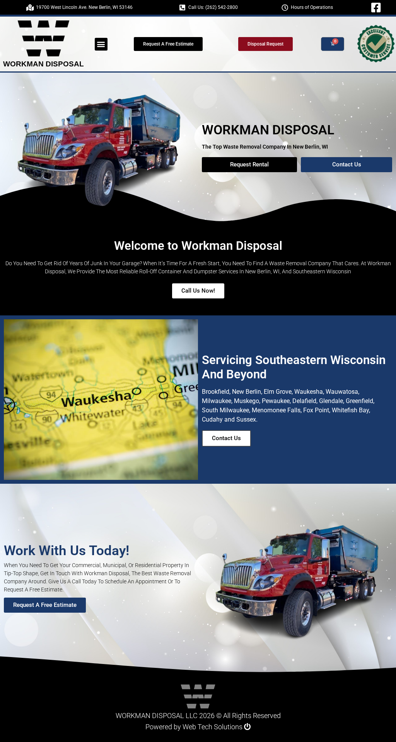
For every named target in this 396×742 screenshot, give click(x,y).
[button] (101, 44)
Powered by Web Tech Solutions (194, 727)
